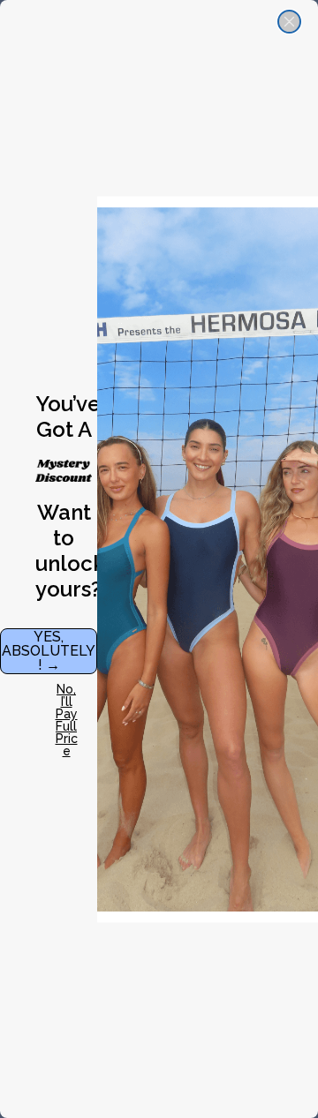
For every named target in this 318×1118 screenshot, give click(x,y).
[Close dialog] (289, 22)
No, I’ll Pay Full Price (67, 705)
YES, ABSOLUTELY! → (48, 650)
